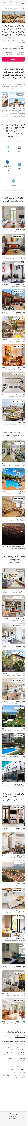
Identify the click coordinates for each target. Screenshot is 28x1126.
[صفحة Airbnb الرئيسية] (24, 8)
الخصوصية (15, 1118)
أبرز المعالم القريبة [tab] (8, 1035)
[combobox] (13, 48)
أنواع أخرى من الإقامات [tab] (20, 1035)
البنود (10, 1118)
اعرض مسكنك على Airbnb (10, 8)
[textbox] (19, 54)
